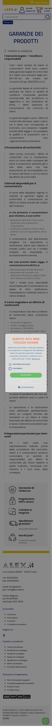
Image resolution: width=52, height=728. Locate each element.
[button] (26, 363)
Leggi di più (36, 359)
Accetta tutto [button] (25, 375)
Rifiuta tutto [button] (26, 381)
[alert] (26, 363)
